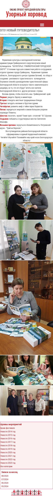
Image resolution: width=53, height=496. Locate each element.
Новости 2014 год (7, 431)
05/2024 (4, 486)
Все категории (6, 466)
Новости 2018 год (7, 445)
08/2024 (4, 476)
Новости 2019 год (7, 449)
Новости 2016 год (7, 438)
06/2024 (4, 483)
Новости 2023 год (7, 463)
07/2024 (4, 479)
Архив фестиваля (7, 428)
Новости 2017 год (7, 442)
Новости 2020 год (7, 452)
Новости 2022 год (7, 459)
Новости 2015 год (7, 435)
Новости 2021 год (7, 456)
